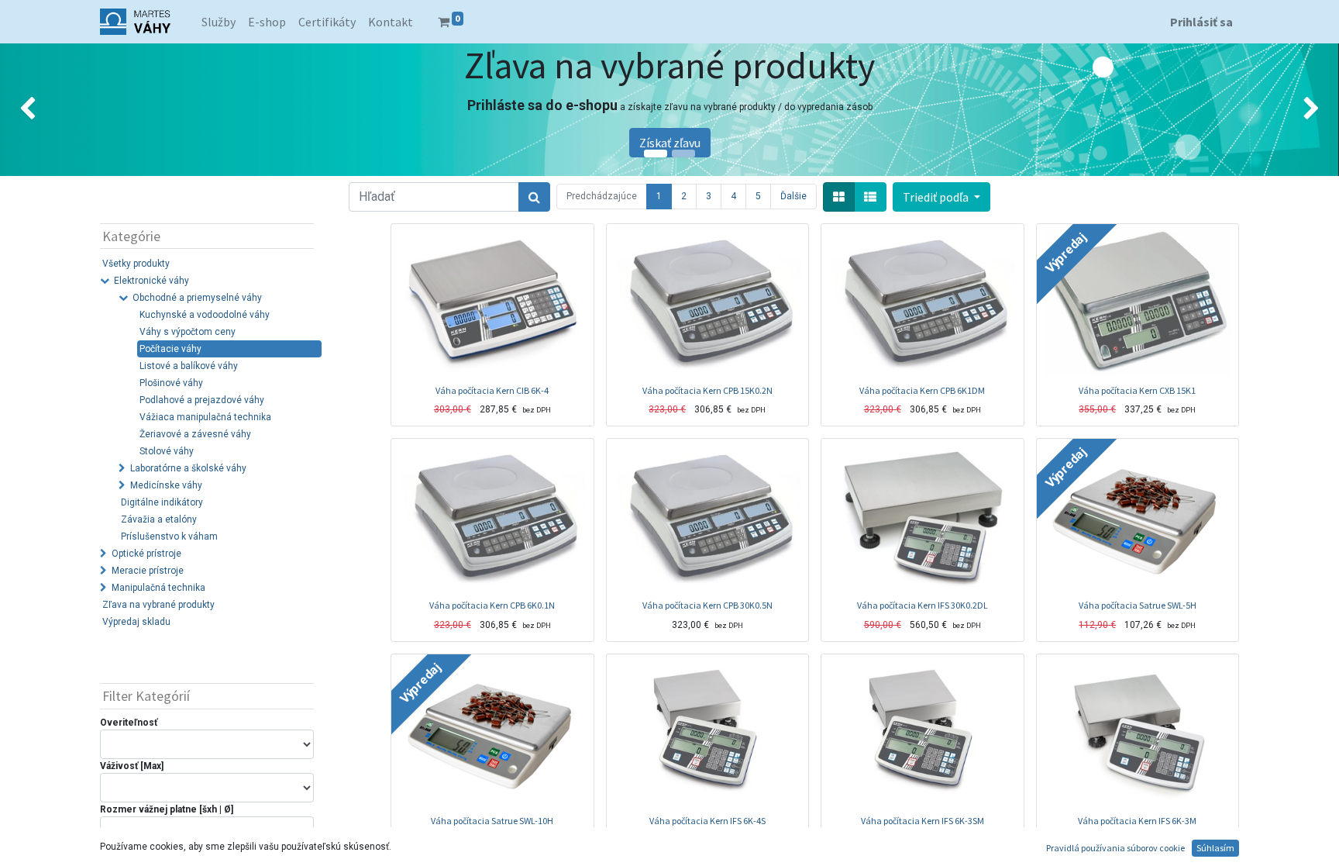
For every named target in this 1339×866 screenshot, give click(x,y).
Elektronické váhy (151, 280)
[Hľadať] (534, 197)
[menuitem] (218, 21)
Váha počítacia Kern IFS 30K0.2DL (922, 605)
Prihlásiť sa (1201, 21)
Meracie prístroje (148, 570)
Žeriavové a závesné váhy (195, 434)
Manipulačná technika (158, 587)
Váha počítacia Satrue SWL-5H (1137, 605)
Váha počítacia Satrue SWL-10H (492, 820)
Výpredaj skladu (136, 621)
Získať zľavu (669, 142)
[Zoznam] (870, 197)
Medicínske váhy (166, 485)
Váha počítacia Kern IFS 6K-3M (1137, 820)
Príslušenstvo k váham (169, 536)
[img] (53, 109)
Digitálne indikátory (162, 502)
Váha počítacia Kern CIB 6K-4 (492, 390)
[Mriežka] (839, 197)
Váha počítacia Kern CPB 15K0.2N (707, 390)
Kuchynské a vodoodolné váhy (204, 314)
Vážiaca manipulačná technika (205, 417)
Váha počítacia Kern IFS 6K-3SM (922, 820)
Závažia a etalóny (159, 519)
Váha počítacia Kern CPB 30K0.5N (707, 605)
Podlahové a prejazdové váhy (201, 400)
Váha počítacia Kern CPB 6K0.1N (492, 605)
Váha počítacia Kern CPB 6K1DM (922, 390)
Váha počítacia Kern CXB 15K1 (1137, 390)
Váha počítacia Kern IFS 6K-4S (707, 820)
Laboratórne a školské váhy (188, 468)
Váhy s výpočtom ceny (187, 331)
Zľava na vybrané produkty (158, 604)
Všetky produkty (136, 263)
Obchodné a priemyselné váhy (197, 297)
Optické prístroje (146, 553)
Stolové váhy (166, 451)
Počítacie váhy (170, 348)
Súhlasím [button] (1215, 848)
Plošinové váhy (171, 383)
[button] (941, 197)
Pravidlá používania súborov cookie (1115, 848)
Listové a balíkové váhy (188, 366)
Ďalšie (793, 196)
